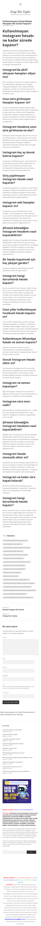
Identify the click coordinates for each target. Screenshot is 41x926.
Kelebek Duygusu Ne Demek (13, 610)
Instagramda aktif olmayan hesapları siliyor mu (16, 579)
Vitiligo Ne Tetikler (10, 616)
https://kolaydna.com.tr (8, 714)
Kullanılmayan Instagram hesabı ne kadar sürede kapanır (19, 583)
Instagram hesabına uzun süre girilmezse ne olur (17, 562)
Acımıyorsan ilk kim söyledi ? (10, 734)
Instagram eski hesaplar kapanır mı (13, 551)
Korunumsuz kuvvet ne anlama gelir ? (12, 730)
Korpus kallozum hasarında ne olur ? (12, 767)
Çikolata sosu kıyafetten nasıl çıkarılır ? (13, 762)
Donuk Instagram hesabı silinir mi (13, 544)
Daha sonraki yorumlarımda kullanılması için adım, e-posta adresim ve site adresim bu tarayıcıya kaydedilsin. (18, 687)
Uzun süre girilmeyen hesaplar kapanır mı (15, 594)
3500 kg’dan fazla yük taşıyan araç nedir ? (14, 753)
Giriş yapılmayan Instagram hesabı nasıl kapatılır (17, 547)
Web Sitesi (5, 676)
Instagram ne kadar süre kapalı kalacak (14, 569)
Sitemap (20, 714)
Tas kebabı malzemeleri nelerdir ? (12, 739)
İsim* (4, 659)
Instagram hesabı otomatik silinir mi (13, 558)
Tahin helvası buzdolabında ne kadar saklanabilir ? (16, 771)
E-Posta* (5, 667)
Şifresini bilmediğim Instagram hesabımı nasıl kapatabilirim (20, 590)
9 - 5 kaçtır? (6, 693)
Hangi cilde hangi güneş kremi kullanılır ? (13, 743)
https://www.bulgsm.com (9, 712)
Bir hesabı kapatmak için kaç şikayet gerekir (15, 540)
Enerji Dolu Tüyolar (20, 12)
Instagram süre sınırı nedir (11, 576)
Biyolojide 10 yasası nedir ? (10, 748)
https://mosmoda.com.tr (26, 712)
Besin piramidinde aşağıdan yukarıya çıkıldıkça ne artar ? (18, 757)
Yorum (4, 637)
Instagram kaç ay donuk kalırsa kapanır (14, 565)
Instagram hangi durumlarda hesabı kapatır (15, 555)
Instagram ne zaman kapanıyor (12, 572)
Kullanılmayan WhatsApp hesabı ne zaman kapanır (17, 587)
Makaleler (11, 536)
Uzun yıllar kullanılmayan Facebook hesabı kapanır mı (18, 597)
